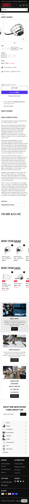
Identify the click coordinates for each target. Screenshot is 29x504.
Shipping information (7, 205)
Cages (17, 268)
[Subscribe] (23, 414)
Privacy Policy (19, 500)
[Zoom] (23, 39)
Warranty (4, 201)
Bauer (17, 241)
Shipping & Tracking (19, 466)
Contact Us (17, 473)
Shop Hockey (14, 360)
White (9, 56)
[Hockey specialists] (14, 341)
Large (21, 48)
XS (3, 48)
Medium (14, 48)
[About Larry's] (14, 310)
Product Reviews (18, 463)
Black (3, 56)
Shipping (3, 84)
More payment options (14, 95)
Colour (3, 53)
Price (2, 61)
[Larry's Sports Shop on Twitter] (20, 481)
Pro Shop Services (6, 469)
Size (2, 45)
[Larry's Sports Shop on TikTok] (23, 481)
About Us (14, 329)
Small (8, 48)
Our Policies (17, 470)
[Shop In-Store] (14, 372)
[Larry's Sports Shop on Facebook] (18, 481)
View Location (14, 396)
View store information (9, 106)
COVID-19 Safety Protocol (5, 465)
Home (2, 14)
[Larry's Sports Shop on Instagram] (15, 481)
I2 (14, 56)
